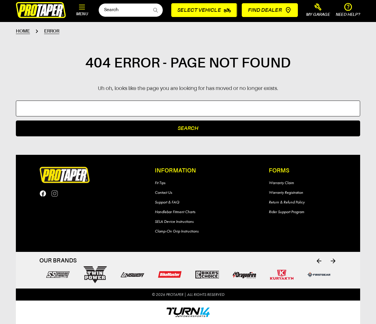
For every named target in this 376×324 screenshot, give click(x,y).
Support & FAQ (167, 202)
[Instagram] (54, 193)
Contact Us (163, 192)
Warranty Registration (286, 192)
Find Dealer (265, 10)
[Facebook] (42, 193)
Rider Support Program (286, 211)
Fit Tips (160, 182)
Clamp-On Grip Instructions (177, 231)
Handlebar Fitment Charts (175, 211)
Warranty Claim (281, 182)
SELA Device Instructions (174, 221)
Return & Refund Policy (287, 202)
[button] (318, 10)
